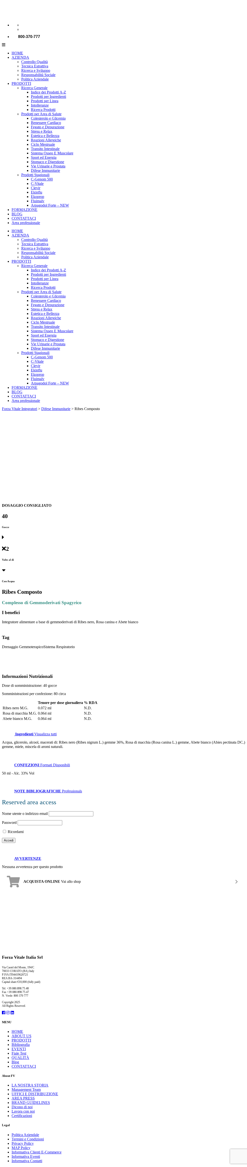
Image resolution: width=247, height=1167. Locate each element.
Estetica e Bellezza (45, 136)
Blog (15, 1062)
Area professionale (26, 223)
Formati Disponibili (42, 765)
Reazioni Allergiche (46, 140)
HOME (17, 53)
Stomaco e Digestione (47, 162)
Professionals (48, 791)
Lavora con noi (23, 1111)
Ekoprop (37, 197)
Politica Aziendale (35, 79)
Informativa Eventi (26, 1156)
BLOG (17, 214)
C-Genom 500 (42, 179)
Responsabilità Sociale (38, 75)
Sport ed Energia (43, 157)
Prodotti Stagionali (35, 175)
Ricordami (15, 832)
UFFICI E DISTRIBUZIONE (35, 1094)
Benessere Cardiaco (46, 123)
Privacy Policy (23, 1143)
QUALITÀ (20, 1058)
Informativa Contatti (27, 1161)
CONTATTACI (24, 218)
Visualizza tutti (36, 734)
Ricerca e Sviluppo (35, 70)
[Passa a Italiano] (23, 25)
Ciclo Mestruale (43, 144)
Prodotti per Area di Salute (41, 114)
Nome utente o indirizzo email (25, 814)
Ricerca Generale (34, 88)
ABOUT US (21, 1036)
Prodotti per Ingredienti (48, 96)
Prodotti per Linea (44, 101)
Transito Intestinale (45, 149)
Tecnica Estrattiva (34, 66)
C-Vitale (37, 183)
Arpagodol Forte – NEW (50, 205)
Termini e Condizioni (28, 1139)
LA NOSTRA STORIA (30, 1085)
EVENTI (19, 1049)
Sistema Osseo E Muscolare (52, 153)
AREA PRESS (23, 1098)
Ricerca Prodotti (43, 110)
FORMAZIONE (24, 210)
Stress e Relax (41, 131)
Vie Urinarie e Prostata (48, 166)
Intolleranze (40, 105)
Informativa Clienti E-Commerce (37, 1152)
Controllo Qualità (34, 62)
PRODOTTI (21, 83)
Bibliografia (21, 1045)
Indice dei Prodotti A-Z (48, 92)
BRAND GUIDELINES (31, 1103)
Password (9, 822)
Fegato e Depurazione (47, 127)
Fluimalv (37, 201)
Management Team (26, 1089)
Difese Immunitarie (45, 170)
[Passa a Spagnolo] (23, 29)
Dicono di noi (22, 1107)
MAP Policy (21, 1148)
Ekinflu (36, 192)
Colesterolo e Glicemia (48, 118)
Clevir (35, 188)
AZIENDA (20, 57)
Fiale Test (19, 1053)
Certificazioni (22, 1116)
